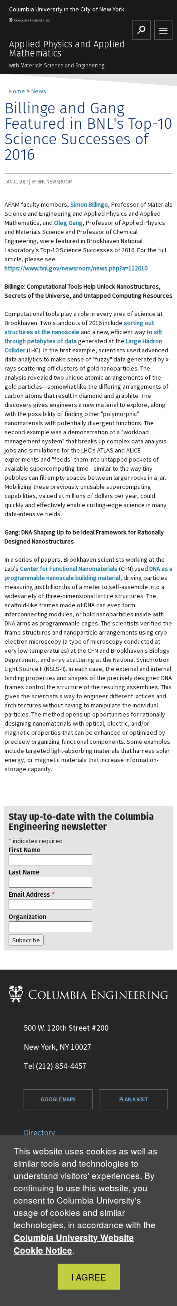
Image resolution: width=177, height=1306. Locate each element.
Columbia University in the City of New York (66, 9)
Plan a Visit (133, 1099)
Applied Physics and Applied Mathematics (67, 49)
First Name (24, 849)
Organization (27, 916)
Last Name (24, 872)
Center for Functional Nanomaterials (69, 568)
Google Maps (58, 1099)
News (38, 91)
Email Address (31, 894)
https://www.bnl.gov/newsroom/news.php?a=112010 (76, 268)
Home (17, 91)
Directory (39, 1132)
